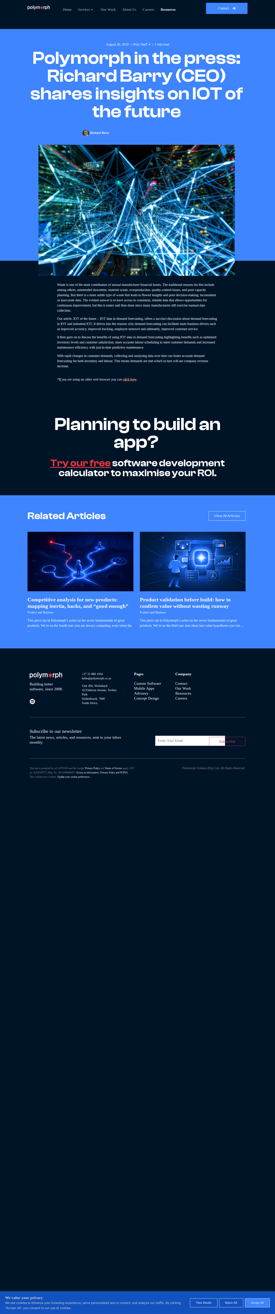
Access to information (87, 772)
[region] (137, 1302)
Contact (181, 683)
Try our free (80, 463)
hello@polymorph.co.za (96, 678)
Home (67, 9)
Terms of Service (113, 768)
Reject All (231, 1302)
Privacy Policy (92, 768)
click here (129, 379)
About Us (129, 9)
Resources (168, 9)
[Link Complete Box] (80, 585)
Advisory (142, 693)
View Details (203, 1302)
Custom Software (147, 683)
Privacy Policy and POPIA (114, 772)
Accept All (257, 1302)
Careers (148, 9)
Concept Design (146, 698)
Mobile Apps (144, 688)
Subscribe (227, 741)
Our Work (108, 9)
